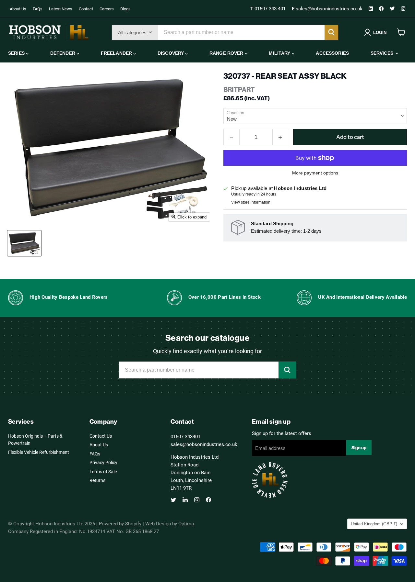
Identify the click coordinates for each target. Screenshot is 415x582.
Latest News (60, 9)
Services (383, 53)
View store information (250, 202)
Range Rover (227, 53)
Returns (97, 480)
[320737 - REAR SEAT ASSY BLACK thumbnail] (24, 243)
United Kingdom (374, 523)
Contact (86, 9)
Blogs (125, 9)
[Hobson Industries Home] (48, 32)
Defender (63, 53)
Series (17, 53)
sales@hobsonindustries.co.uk (328, 8)
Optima (186, 523)
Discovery (171, 53)
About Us (18, 9)
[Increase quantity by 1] (281, 137)
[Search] (331, 32)
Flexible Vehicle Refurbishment (38, 452)
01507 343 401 (268, 8)
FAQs (37, 9)
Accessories (332, 53)
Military (280, 53)
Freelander (117, 53)
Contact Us (100, 436)
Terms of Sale (103, 471)
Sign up (358, 448)
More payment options (315, 172)
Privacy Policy (103, 462)
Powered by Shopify (120, 523)
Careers (107, 9)
